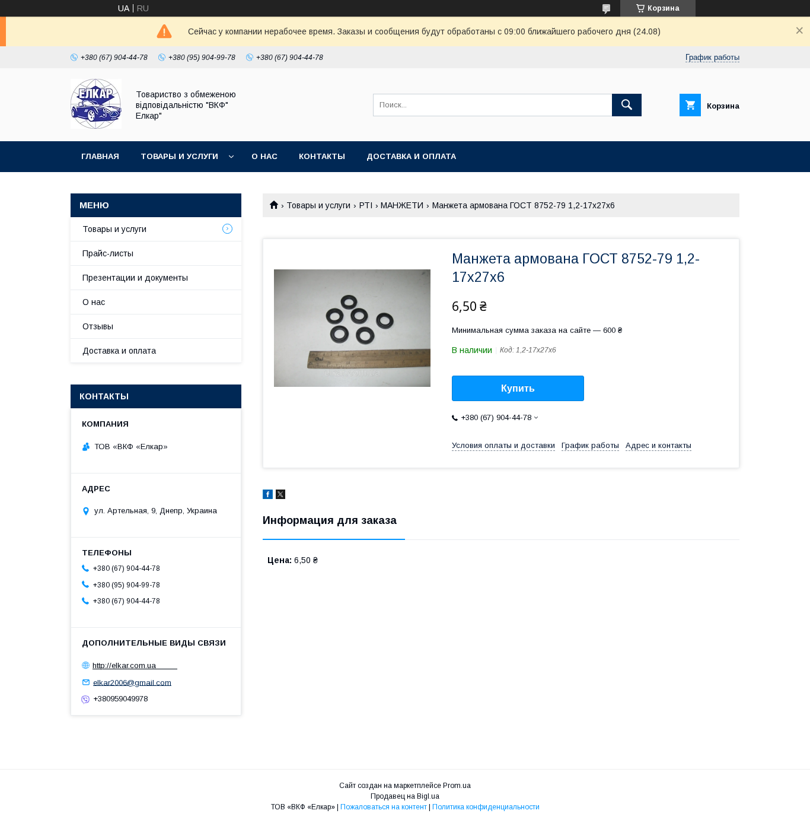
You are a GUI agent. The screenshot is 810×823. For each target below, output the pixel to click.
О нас (264, 156)
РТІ (365, 205)
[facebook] (268, 496)
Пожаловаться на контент (383, 807)
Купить (518, 388)
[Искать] (627, 105)
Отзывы (97, 326)
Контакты (322, 156)
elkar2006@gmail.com (132, 682)
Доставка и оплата (411, 156)
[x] (280, 496)
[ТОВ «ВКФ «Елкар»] (96, 126)
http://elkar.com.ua (135, 665)
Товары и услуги (179, 156)
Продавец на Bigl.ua (405, 796)
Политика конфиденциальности (486, 807)
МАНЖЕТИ (402, 205)
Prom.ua (457, 785)
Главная (100, 156)
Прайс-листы (107, 253)
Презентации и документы (135, 277)
